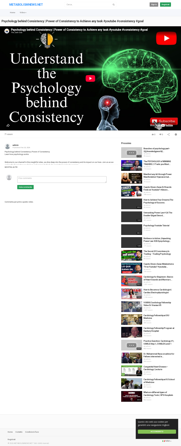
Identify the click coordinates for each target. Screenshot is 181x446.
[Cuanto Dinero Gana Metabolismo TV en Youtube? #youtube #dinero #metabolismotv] (131, 268)
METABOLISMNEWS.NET (26, 4)
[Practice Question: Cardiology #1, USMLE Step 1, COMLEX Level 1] (131, 345)
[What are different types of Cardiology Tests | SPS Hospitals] (131, 396)
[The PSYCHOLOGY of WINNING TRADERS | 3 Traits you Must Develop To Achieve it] (131, 165)
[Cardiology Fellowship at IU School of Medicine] (131, 383)
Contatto (18, 432)
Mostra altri (11, 167)
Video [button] (22, 12)
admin (16, 145)
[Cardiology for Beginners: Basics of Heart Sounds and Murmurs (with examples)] (131, 281)
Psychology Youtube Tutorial (156, 225)
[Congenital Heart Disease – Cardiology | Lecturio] (131, 370)
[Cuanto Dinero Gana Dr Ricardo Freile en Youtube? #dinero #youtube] (131, 191)
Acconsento (157, 431)
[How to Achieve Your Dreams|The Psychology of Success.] (131, 204)
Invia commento (25, 187)
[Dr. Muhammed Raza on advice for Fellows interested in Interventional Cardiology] (131, 358)
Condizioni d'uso (32, 432)
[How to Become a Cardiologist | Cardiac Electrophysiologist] (131, 293)
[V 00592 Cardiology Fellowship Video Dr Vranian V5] (131, 306)
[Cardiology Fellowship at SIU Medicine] (131, 319)
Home (12, 12)
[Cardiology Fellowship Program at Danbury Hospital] (131, 332)
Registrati (165, 5)
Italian (167, 441)
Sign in (154, 5)
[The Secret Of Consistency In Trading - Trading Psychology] (131, 255)
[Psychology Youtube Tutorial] (131, 229)
